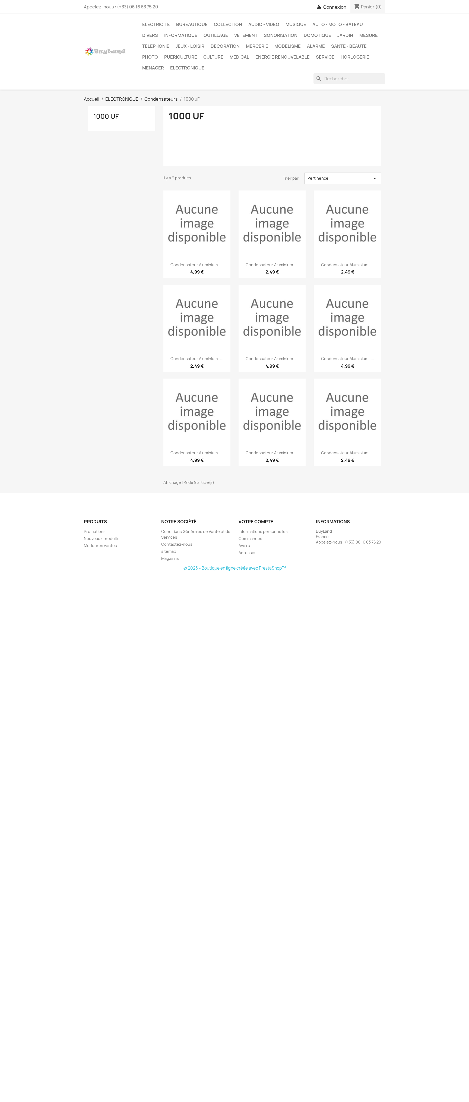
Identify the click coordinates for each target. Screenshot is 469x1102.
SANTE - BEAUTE (349, 46)
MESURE (368, 35)
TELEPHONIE (155, 46)
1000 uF (106, 116)
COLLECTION (228, 24)
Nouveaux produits (101, 538)
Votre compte (256, 522)
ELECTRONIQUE (187, 68)
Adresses (247, 552)
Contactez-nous (176, 544)
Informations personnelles (263, 531)
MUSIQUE (296, 24)
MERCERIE (257, 46)
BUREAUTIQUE (192, 24)
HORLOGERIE (355, 57)
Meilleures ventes (100, 545)
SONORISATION (280, 35)
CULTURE (213, 57)
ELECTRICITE (156, 24)
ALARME (316, 46)
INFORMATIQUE (180, 35)
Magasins (170, 558)
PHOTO (150, 57)
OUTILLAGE (216, 35)
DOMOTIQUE (317, 35)
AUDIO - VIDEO (263, 24)
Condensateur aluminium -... (196, 264)
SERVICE (325, 57)
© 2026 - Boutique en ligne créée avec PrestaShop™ (234, 568)
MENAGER (153, 68)
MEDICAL (239, 57)
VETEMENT (246, 35)
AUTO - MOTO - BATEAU (337, 24)
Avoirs (244, 545)
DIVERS (150, 35)
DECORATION (225, 46)
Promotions (95, 531)
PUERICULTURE (180, 57)
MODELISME (287, 46)
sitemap (168, 551)
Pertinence (343, 178)
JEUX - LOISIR (190, 46)
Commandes (250, 538)
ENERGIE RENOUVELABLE (282, 57)
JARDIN (345, 35)
